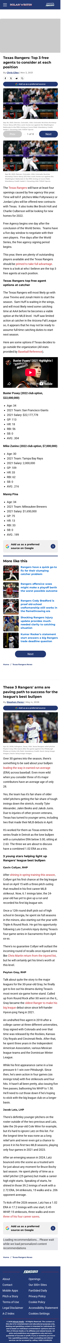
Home (6, 664)
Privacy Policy (37, 1296)
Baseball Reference (30, 351)
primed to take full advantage (34, 264)
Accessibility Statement (43, 1307)
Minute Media (18, 1322)
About (6, 1279)
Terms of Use (11, 1302)
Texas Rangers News (22, 664)
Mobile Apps (10, 1290)
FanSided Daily (38, 1290)
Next (48, 134)
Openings (34, 1279)
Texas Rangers (18, 187)
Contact (7, 1284)
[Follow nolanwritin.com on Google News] (53, 546)
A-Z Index (8, 1313)
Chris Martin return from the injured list (32, 955)
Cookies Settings (39, 1313)
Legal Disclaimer (13, 1307)
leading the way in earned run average (26, 767)
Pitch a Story (10, 1296)
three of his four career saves (21, 1216)
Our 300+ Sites (38, 1284)
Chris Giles (13, 72)
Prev (12, 134)
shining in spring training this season (32, 874)
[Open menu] (5, 5)
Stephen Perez (15, 702)
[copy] (22, 78)
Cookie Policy (37, 1302)
